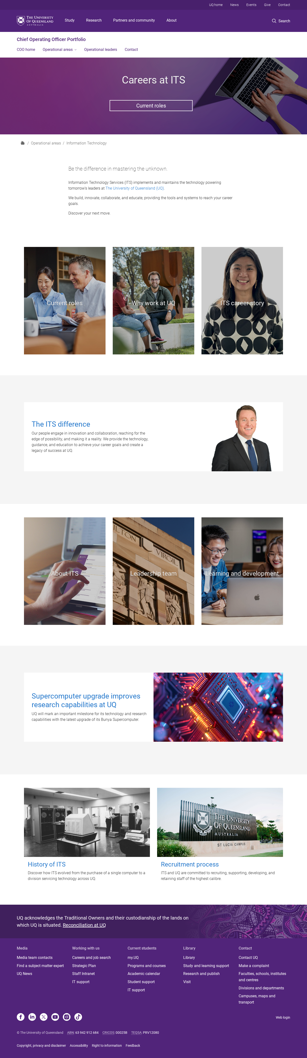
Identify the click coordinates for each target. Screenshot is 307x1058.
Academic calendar (144, 973)
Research (94, 20)
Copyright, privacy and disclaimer (41, 1045)
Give (267, 5)
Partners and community (134, 20)
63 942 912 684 (87, 1032)
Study (70, 20)
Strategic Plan (84, 965)
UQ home (216, 5)
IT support (80, 982)
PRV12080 (151, 1032)
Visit (187, 982)
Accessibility (79, 1045)
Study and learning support (206, 965)
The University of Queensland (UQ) (135, 188)
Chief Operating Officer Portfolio (51, 39)
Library (189, 957)
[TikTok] (78, 1017)
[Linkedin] (32, 1017)
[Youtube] (55, 1017)
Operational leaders (100, 49)
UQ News (24, 973)
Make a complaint (254, 965)
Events (251, 5)
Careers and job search (91, 957)
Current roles (151, 105)
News (234, 5)
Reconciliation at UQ (84, 925)
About (171, 20)
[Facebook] (20, 1017)
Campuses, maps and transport (257, 999)
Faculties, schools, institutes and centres (262, 976)
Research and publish (201, 973)
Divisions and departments (261, 988)
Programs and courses (147, 965)
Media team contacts (35, 957)
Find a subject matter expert (40, 965)
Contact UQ (248, 957)
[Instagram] (67, 1017)
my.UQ (133, 957)
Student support (141, 982)
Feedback (133, 1045)
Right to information (107, 1045)
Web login (283, 1017)
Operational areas (58, 49)
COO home (26, 49)
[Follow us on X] (43, 1017)
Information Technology (86, 143)
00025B (121, 1032)
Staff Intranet (83, 973)
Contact (284, 5)
